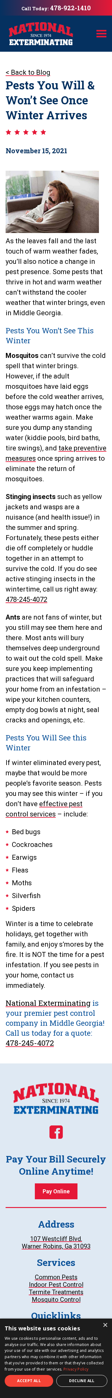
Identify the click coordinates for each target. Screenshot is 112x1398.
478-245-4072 (26, 599)
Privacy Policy (75, 1369)
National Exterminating (48, 1003)
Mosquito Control (56, 1299)
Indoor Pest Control (56, 1284)
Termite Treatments (56, 1292)
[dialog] (56, 1358)
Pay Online (60, 1193)
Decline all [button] (81, 1380)
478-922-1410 (70, 8)
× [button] (105, 1325)
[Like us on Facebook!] (56, 1132)
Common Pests (56, 1277)
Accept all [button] (29, 1380)
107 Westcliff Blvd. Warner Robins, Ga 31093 (64, 1242)
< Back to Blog (28, 72)
